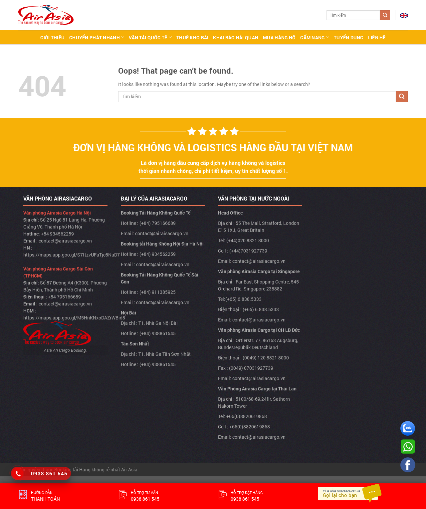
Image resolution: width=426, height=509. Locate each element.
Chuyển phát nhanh (94, 37)
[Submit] (385, 15)
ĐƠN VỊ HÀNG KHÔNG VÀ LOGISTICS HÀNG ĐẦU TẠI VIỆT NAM (213, 147)
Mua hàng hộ (279, 37)
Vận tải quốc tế (148, 37)
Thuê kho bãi (192, 37)
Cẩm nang (312, 37)
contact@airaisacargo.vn (161, 233)
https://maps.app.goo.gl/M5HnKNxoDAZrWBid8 (74, 317)
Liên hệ (377, 37)
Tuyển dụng (348, 37)
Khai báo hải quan (235, 37)
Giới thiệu (52, 37)
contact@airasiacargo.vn (65, 241)
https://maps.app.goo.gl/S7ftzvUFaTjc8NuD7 (71, 255)
